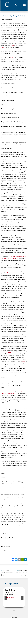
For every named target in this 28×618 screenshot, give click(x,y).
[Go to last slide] (6, 598)
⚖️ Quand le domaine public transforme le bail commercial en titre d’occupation (21, 571)
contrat (23, 361)
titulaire (9, 352)
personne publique (11, 272)
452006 (11, 57)
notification (3, 47)
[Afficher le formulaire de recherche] (15, 5)
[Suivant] (22, 598)
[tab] (10, 610)
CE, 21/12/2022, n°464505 (14, 15)
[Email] (19, 559)
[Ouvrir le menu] (24, 5)
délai (13, 45)
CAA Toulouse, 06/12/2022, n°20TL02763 (10, 592)
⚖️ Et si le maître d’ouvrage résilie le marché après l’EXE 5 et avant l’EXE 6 (7, 571)
